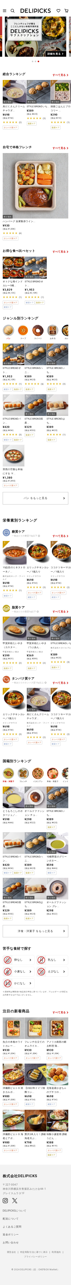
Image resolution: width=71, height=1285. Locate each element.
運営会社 (11, 1252)
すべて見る (59, 74)
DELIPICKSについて (14, 1210)
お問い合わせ (11, 1242)
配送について (11, 1218)
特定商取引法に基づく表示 (34, 1252)
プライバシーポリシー (35, 1256)
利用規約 (56, 1252)
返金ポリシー (11, 1234)
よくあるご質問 (12, 1226)
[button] (5, 11)
